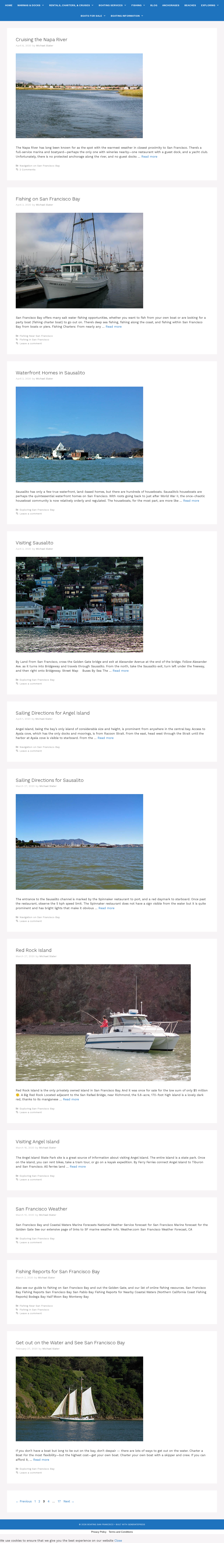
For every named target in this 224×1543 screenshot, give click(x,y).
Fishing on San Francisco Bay (48, 199)
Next (69, 1501)
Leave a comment (31, 343)
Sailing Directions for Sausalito (50, 780)
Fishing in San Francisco (34, 339)
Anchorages (170, 5)
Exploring (208, 5)
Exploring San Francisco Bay (37, 509)
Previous (24, 1501)
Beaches (190, 5)
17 (60, 1501)
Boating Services (111, 5)
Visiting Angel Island (37, 1141)
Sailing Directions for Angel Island (53, 713)
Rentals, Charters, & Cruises (69, 5)
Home (8, 5)
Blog (153, 5)
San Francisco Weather (41, 1209)
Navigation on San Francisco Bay (40, 165)
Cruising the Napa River (41, 39)
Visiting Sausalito (34, 543)
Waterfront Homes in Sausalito (50, 373)
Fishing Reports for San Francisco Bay (58, 1271)
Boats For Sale (91, 15)
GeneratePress (136, 1524)
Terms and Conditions (121, 1531)
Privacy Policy (98, 1531)
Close (118, 1540)
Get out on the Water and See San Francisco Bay (70, 1342)
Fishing (136, 5)
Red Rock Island (33, 950)
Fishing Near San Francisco (36, 335)
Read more (149, 156)
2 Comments (28, 169)
